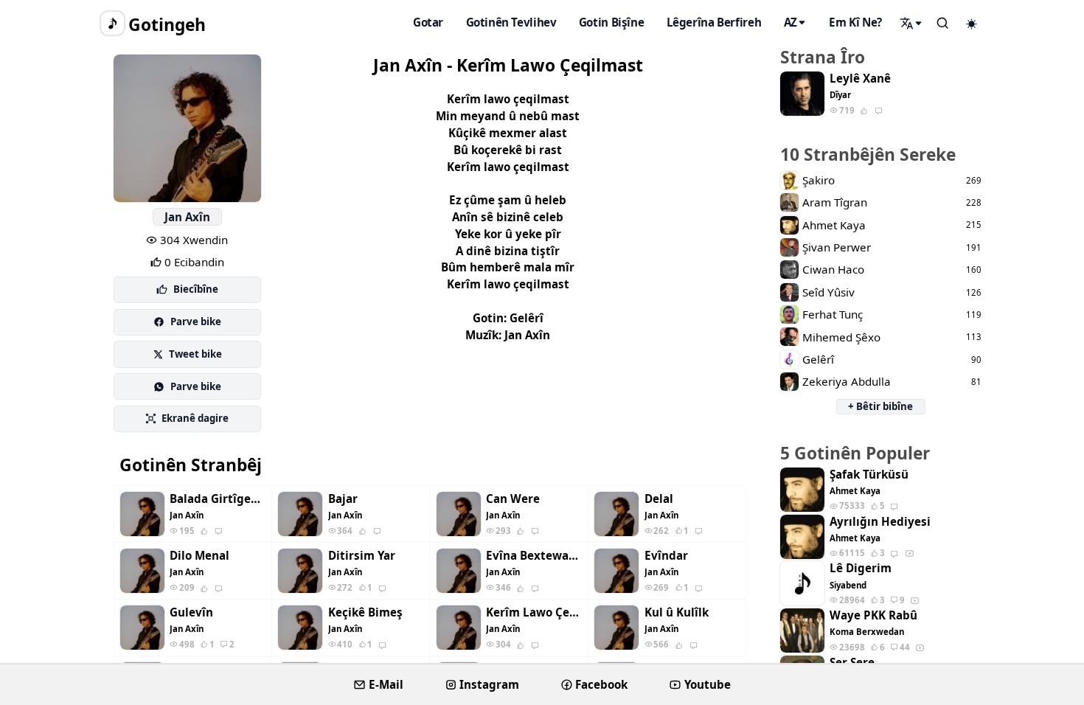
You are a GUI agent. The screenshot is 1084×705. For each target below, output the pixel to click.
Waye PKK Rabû (873, 615)
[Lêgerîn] (911, 23)
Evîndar (666, 556)
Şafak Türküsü (869, 475)
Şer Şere (852, 663)
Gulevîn (191, 612)
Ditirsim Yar (361, 556)
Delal (659, 499)
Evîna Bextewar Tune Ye (534, 556)
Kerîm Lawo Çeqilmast (534, 612)
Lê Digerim (861, 568)
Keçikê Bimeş (365, 612)
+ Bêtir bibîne (880, 406)
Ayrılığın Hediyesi (880, 522)
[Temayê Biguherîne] (971, 23)
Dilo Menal (199, 556)
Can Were (513, 499)
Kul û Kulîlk (677, 612)
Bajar (343, 499)
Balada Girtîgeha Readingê (217, 499)
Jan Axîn (187, 216)
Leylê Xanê (860, 79)
